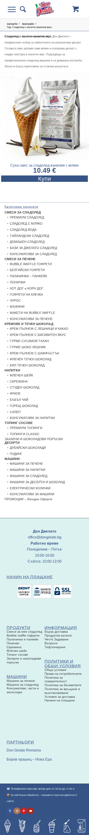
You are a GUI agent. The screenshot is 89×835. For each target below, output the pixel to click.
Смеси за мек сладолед (24, 631)
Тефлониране (54, 647)
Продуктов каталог (58, 635)
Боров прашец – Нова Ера (29, 759)
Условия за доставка (59, 696)
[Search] (22, 9)
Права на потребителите (63, 673)
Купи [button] (44, 178)
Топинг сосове (17, 654)
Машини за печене (21, 681)
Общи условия (55, 670)
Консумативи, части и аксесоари (23, 690)
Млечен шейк (17, 650)
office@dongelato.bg (44, 537)
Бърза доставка (56, 631)
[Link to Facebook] (10, 810)
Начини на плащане (59, 700)
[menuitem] (22, 9)
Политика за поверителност (55, 679)
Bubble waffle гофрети (23, 635)
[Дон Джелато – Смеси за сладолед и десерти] (44, 9)
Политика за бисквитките (62, 685)
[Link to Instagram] (16, 810)
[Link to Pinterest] (23, 810)
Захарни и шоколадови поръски (24, 660)
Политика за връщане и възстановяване (62, 691)
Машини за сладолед (23, 684)
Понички (13, 643)
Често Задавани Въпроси (56, 641)
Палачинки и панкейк (22, 639)
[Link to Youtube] (30, 810)
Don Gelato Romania (24, 750)
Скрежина (14, 647)
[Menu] (14, 9)
